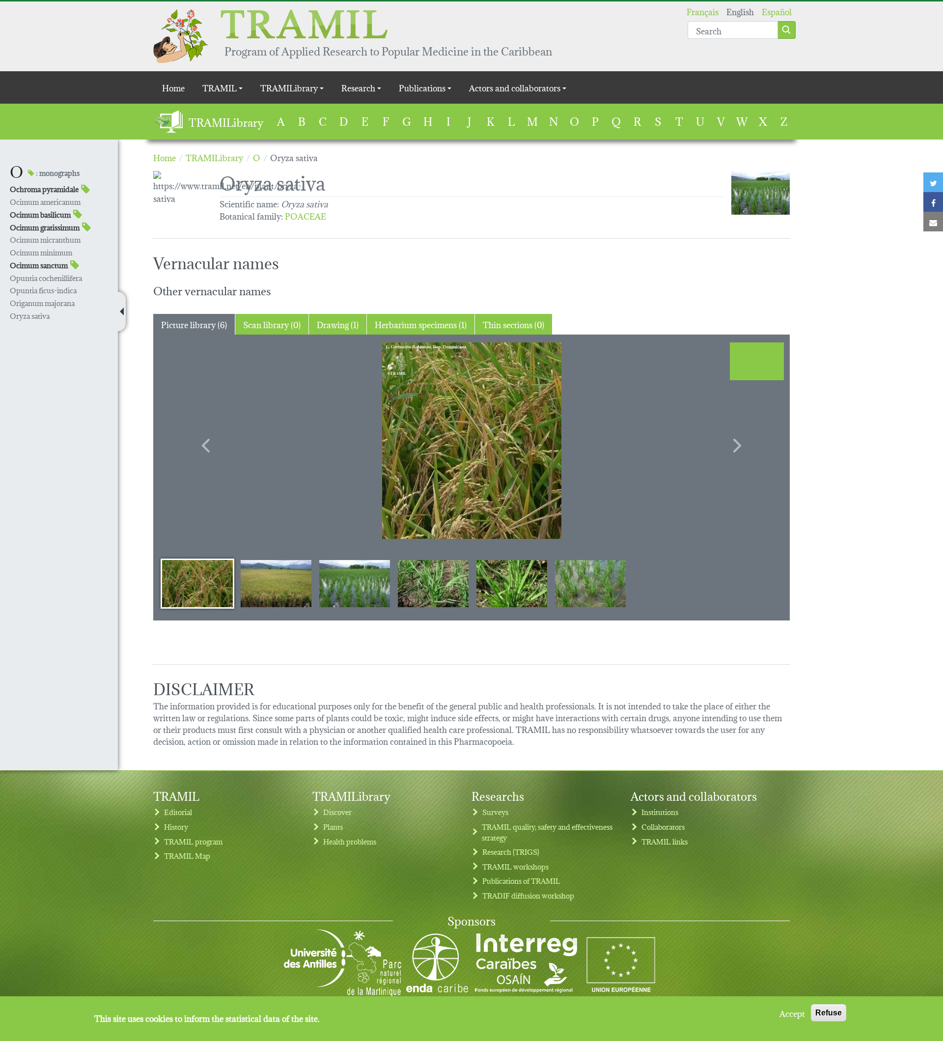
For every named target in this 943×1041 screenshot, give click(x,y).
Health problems (349, 841)
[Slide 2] (276, 583)
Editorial (178, 811)
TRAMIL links (664, 841)
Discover (337, 811)
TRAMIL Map (187, 855)
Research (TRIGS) (510, 851)
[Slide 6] (590, 583)
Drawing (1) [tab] (338, 324)
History (176, 826)
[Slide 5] (512, 583)
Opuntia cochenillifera (46, 277)
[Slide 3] (354, 583)
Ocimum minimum (41, 252)
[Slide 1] (197, 583)
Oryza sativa (30, 315)
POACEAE (305, 215)
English (740, 11)
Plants (333, 826)
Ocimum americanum (45, 201)
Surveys (495, 811)
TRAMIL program (193, 841)
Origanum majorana (42, 303)
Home (173, 87)
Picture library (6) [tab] (194, 324)
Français (703, 11)
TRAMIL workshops (515, 866)
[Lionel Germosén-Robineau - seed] (471, 440)
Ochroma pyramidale (44, 189)
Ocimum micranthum (45, 239)
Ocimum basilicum (40, 214)
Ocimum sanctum (39, 265)
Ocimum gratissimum (45, 227)
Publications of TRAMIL (521, 880)
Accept (792, 1013)
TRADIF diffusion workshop (528, 895)
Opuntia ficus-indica (43, 290)
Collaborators (663, 826)
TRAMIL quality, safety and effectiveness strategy (547, 832)
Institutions (659, 811)
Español (777, 11)
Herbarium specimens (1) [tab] (421, 324)
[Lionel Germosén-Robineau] (760, 193)
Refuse (828, 1013)
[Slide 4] (433, 583)
